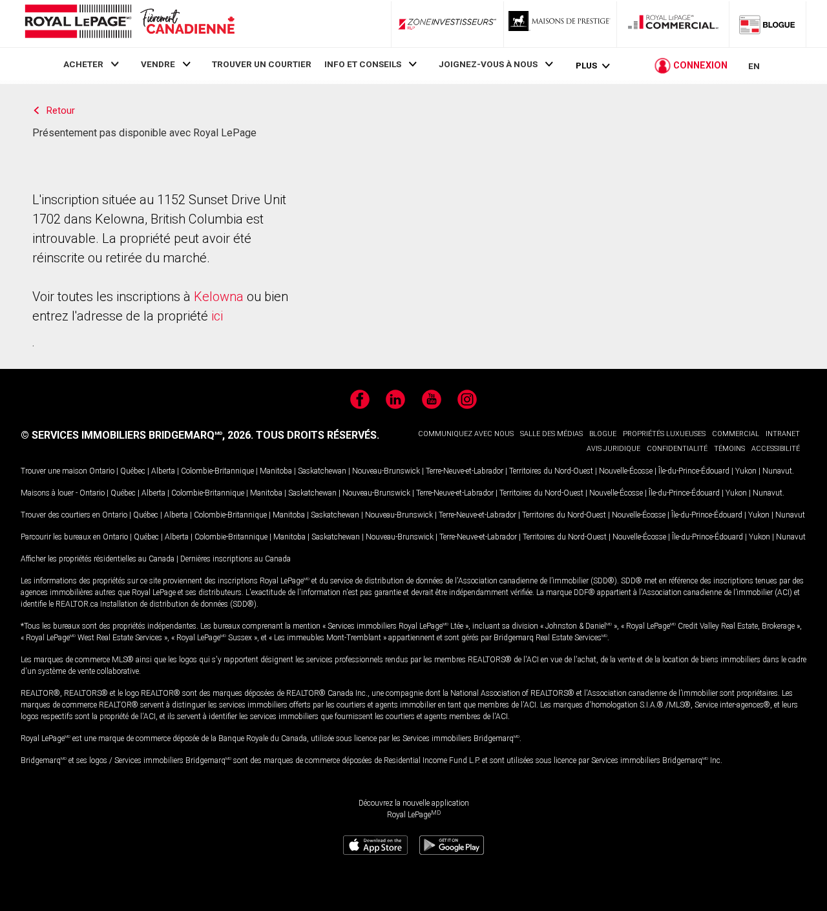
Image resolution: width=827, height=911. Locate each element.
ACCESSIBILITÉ (775, 449)
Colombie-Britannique (217, 471)
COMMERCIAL (735, 434)
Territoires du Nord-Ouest (551, 471)
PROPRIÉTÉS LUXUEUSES (664, 434)
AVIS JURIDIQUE (613, 449)
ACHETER (83, 64)
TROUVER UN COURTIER (261, 64)
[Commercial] (673, 23)
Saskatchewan (322, 471)
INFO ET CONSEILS (362, 64)
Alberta (163, 471)
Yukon (746, 471)
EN (754, 66)
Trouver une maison (54, 471)
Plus (586, 65)
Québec (132, 471)
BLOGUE (602, 434)
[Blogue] (767, 23)
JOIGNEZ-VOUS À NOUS (488, 64)
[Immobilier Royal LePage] (129, 23)
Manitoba (276, 471)
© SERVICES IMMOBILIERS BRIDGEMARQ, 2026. (137, 435)
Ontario (101, 471)
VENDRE (158, 64)
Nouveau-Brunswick (386, 471)
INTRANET (783, 434)
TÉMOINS (729, 449)
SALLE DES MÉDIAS (551, 434)
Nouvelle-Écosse (626, 471)
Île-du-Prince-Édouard (693, 471)
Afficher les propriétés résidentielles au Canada (97, 558)
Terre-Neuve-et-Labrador (464, 471)
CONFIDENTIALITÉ (677, 449)
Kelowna (219, 296)
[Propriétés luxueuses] (560, 24)
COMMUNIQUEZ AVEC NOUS (466, 434)
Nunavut (777, 471)
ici (217, 316)
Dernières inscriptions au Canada (235, 558)
